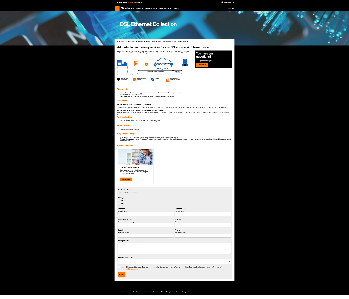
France (130, 2)
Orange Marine (186, 292)
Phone (178, 230)
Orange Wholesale (121, 2)
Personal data (130, 292)
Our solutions (164, 8)
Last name (123, 209)
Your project (123, 241)
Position (179, 219)
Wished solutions (125, 257)
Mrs (122, 203)
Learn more (126, 179)
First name (180, 209)
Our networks (150, 8)
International (138, 2)
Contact (176, 8)
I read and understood (129, 269)
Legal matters (119, 292)
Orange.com (170, 292)
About (138, 8)
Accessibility (147, 292)
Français (231, 8)
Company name (125, 219)
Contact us (202, 65)
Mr (122, 201)
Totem (178, 292)
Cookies (138, 292)
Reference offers (158, 292)
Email (121, 230)
